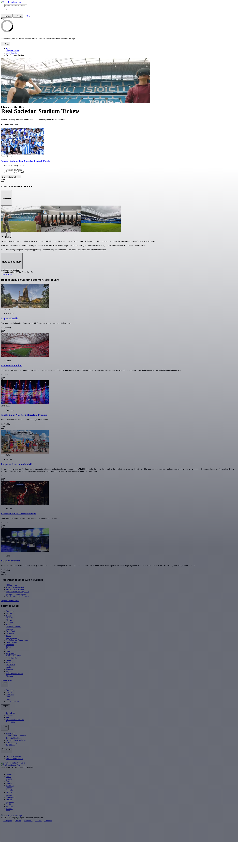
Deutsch (9, 783)
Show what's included (10, 177)
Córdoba (9, 629)
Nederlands (10, 797)
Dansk (8, 781)
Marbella (9, 662)
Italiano (9, 795)
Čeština (9, 779)
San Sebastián (11, 658)
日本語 (9, 799)
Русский (9, 806)
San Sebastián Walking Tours (17, 592)
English (9, 774)
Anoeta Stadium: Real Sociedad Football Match (25, 161)
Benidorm (10, 645)
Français (9, 790)
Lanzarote (10, 633)
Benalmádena (11, 642)
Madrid (9, 613)
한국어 (9, 792)
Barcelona (10, 611)
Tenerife (9, 624)
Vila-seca (9, 669)
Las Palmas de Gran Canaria (17, 640)
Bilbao (8, 651)
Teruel (8, 647)
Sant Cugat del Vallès (14, 674)
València (9, 618)
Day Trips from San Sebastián (17, 596)
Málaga (9, 620)
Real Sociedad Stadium (15, 589)
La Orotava (10, 665)
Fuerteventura (11, 638)
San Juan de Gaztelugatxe (16, 594)
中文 (8, 811)
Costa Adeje (10, 631)
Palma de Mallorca (13, 627)
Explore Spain (7, 680)
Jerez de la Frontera (13, 656)
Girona (8, 649)
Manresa (9, 676)
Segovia (9, 671)
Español (9, 788)
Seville (8, 615)
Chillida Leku (11, 585)
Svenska (9, 809)
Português (10, 802)
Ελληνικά (10, 786)
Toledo (8, 636)
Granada (9, 622)
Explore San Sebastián (10, 601)
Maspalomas (11, 653)
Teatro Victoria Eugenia (15, 587)
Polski (8, 804)
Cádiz (8, 667)
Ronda (8, 660)
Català (8, 777)
